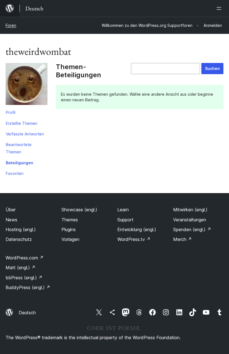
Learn (123, 209)
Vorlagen (70, 239)
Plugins (68, 229)
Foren (11, 25)
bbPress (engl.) (24, 277)
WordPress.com (25, 258)
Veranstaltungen (189, 219)
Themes (69, 219)
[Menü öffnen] (220, 8)
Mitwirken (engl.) (190, 209)
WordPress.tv (134, 239)
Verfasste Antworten (25, 134)
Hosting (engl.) (21, 229)
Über (11, 209)
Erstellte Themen (21, 123)
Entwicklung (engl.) (136, 229)
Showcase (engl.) (79, 209)
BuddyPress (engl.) (28, 287)
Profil (10, 112)
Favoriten (14, 173)
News (11, 219)
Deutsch (27, 312)
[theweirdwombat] (26, 85)
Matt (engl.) (20, 267)
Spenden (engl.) (192, 229)
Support (125, 219)
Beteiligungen (19, 162)
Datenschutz (19, 239)
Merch (182, 239)
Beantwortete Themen (19, 148)
